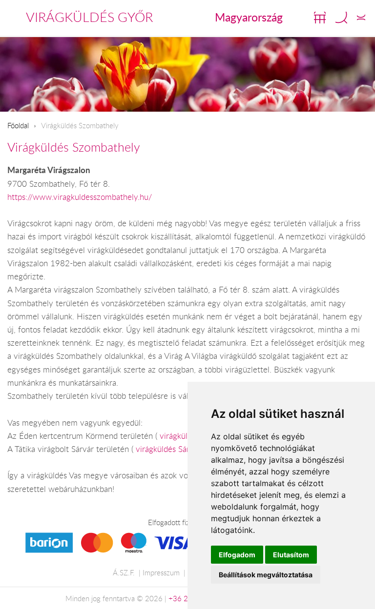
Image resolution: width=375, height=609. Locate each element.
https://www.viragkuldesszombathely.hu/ (79, 197)
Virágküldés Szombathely (73, 147)
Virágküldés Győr (89, 17)
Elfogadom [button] (237, 554)
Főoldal (18, 125)
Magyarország (249, 17)
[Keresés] (341, 17)
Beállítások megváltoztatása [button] (265, 574)
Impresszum (161, 572)
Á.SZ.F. (124, 572)
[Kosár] (320, 17)
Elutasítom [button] (291, 554)
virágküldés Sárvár (168, 449)
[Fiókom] (361, 17)
